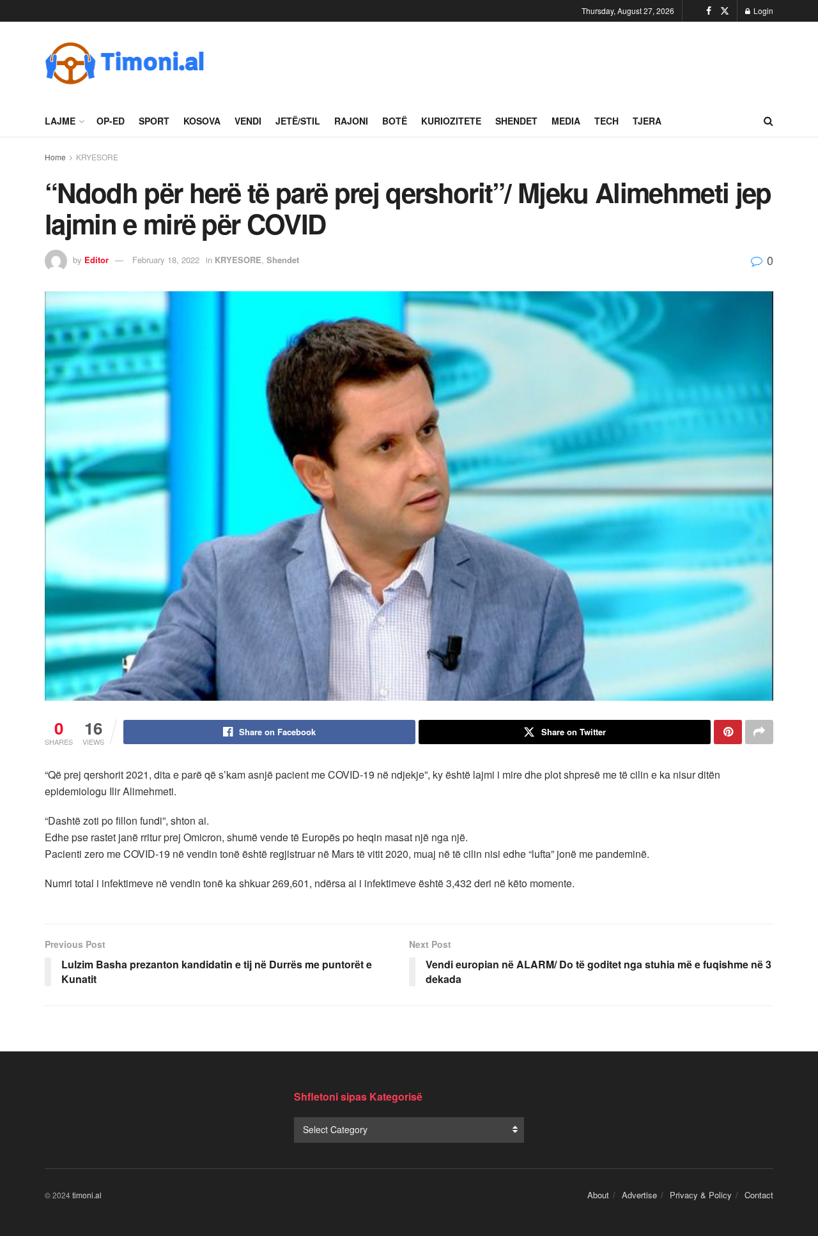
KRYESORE (97, 156)
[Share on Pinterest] (728, 732)
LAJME (60, 120)
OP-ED (110, 120)
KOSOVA (201, 120)
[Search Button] (768, 121)
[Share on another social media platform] (759, 732)
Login (762, 10)
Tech (606, 120)
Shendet (516, 120)
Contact (759, 1195)
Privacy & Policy (701, 1195)
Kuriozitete (451, 120)
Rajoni (351, 120)
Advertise (639, 1195)
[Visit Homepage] (124, 63)
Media (566, 120)
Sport (154, 120)
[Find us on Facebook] (708, 11)
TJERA (647, 120)
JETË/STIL (297, 120)
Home (55, 156)
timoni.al (87, 1194)
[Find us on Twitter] (724, 11)
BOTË (394, 120)
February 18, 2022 (165, 260)
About (598, 1195)
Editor (96, 260)
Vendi (248, 120)
